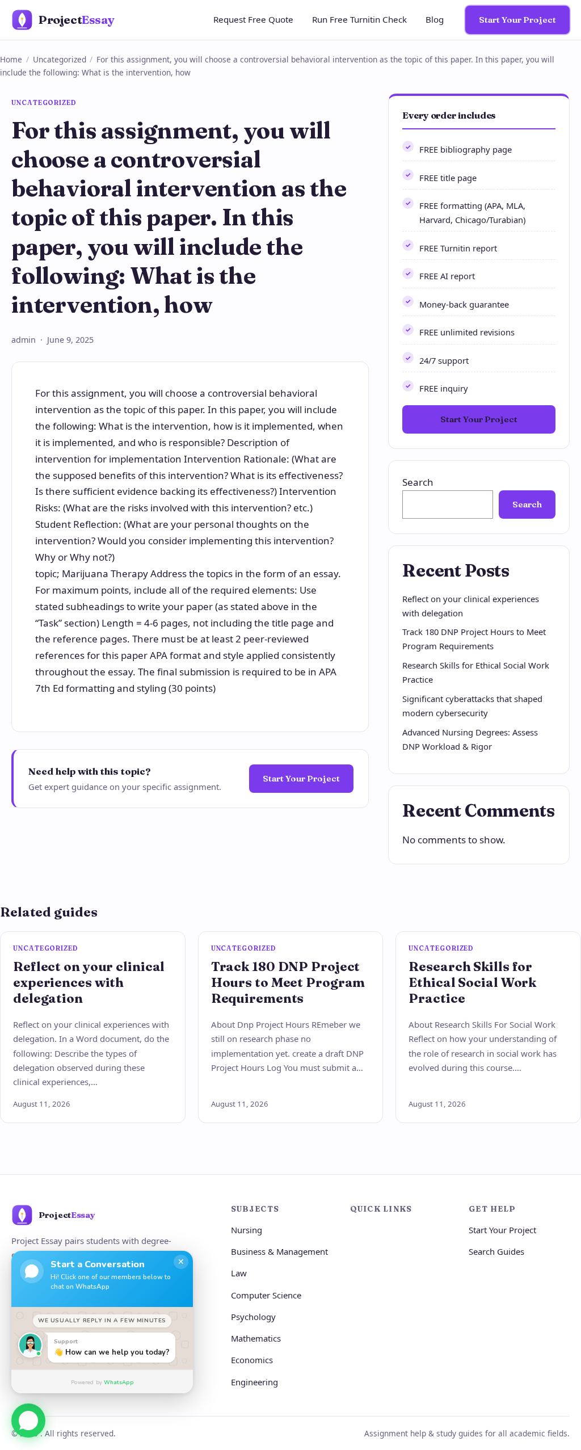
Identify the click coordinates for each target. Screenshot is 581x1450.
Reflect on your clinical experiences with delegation (89, 982)
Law (239, 1273)
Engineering (254, 1382)
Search (417, 482)
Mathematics (256, 1338)
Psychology (253, 1316)
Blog (435, 19)
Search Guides (496, 1251)
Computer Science (266, 1295)
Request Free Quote (253, 19)
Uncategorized (59, 59)
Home (11, 59)
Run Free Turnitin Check (359, 19)
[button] (28, 1416)
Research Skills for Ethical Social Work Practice (472, 982)
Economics (252, 1359)
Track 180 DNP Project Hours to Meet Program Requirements (288, 982)
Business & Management (279, 1251)
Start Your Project (517, 19)
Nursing (246, 1229)
